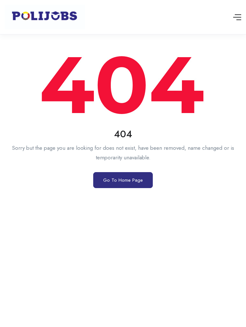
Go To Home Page (123, 180)
